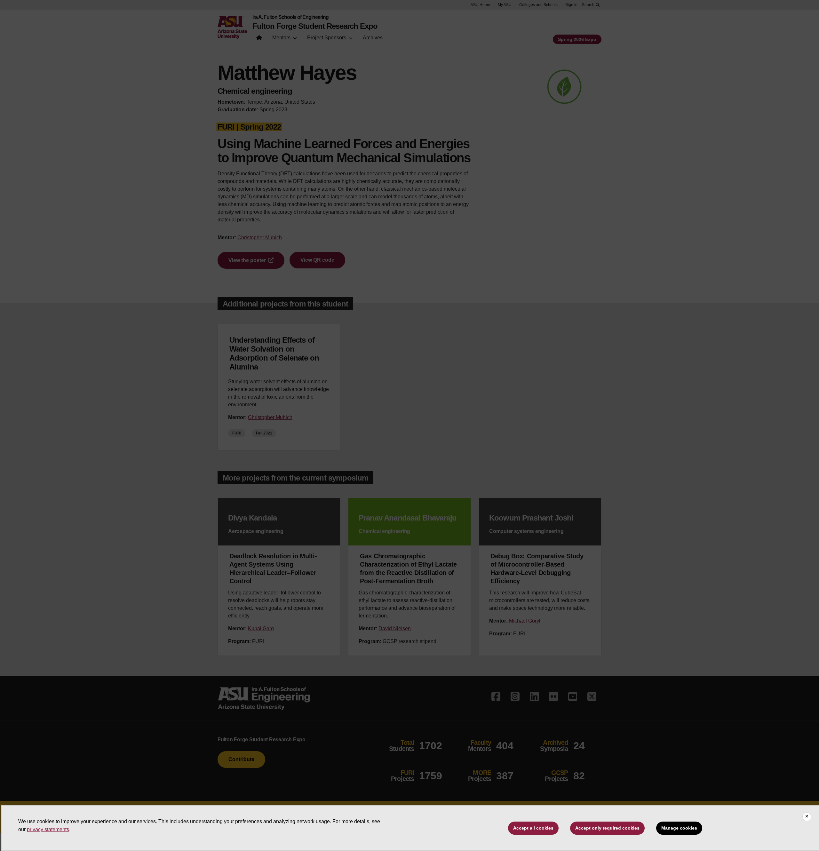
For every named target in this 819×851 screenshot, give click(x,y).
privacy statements (48, 829)
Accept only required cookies (607, 828)
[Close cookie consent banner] (806, 816)
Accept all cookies (533, 828)
